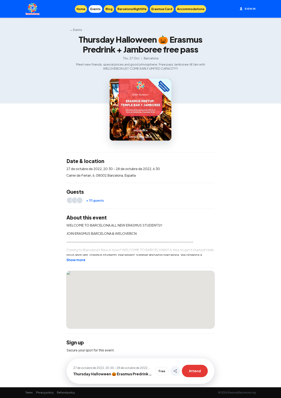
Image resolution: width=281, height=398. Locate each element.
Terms (29, 392)
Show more (75, 260)
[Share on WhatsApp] (175, 371)
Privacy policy (45, 392)
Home (81, 9)
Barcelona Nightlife (131, 9)
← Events (76, 30)
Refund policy (66, 392)
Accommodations (190, 9)
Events (95, 9)
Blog (109, 9)
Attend (195, 371)
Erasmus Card (161, 9)
